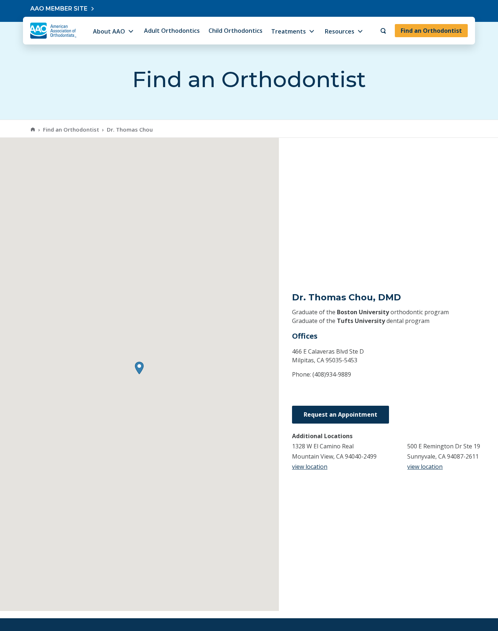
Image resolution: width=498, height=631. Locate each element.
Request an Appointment (340, 414)
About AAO (109, 31)
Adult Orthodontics (172, 31)
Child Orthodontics (235, 31)
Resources (339, 31)
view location (309, 467)
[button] (139, 368)
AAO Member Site (58, 8)
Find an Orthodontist (431, 31)
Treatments (288, 31)
